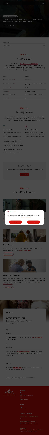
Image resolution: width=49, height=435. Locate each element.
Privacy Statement (26, 217)
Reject (33, 222)
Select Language (11, 211)
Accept (15, 222)
